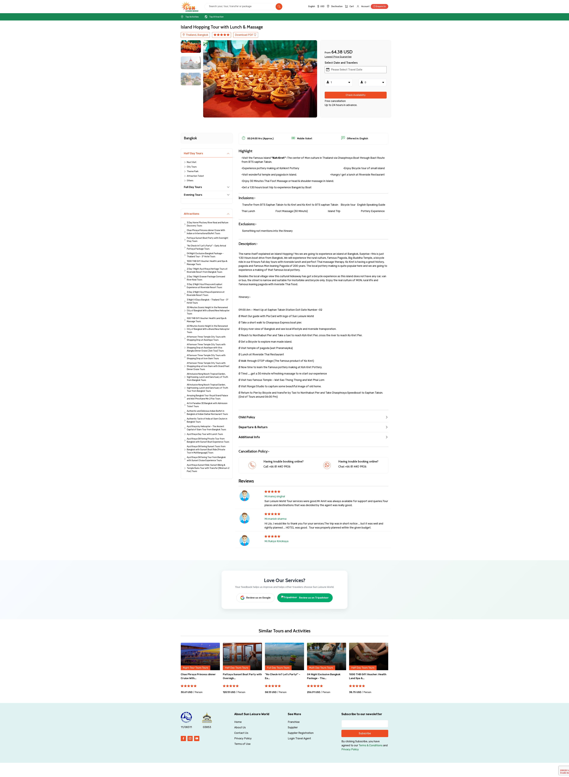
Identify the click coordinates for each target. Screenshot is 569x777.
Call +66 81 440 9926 (276, 466)
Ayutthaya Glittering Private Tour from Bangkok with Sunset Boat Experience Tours (208, 440)
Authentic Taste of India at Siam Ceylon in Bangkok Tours (207, 420)
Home (238, 722)
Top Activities (192, 17)
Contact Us (241, 733)
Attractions (191, 213)
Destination (337, 6)
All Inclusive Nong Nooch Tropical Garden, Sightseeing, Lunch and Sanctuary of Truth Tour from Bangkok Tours (207, 388)
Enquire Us (380, 6)
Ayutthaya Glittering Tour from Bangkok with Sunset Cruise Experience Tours (206, 459)
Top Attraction (216, 17)
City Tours (192, 167)
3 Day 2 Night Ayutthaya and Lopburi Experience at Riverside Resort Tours (204, 286)
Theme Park (192, 171)
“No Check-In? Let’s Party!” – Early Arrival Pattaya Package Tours (206, 247)
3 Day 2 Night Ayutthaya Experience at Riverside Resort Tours (205, 293)
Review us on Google (258, 597)
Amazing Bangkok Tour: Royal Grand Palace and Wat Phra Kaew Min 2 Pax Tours (207, 397)
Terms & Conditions (370, 745)
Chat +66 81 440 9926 (352, 466)
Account (365, 6)
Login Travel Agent (299, 738)
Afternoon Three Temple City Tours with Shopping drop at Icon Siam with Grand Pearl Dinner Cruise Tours (208, 366)
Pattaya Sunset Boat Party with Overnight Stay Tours (207, 239)
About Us (240, 727)
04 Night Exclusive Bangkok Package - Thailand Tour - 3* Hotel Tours (205, 255)
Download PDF (244, 34)
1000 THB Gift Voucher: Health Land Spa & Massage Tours (207, 263)
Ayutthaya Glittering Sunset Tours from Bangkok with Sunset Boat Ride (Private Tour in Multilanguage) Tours (206, 449)
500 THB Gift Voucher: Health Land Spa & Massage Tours (206, 320)
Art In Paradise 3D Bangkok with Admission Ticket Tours (207, 405)
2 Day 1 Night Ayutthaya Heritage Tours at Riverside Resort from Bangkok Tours (207, 270)
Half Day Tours (193, 153)
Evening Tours (193, 194)
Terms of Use (242, 744)
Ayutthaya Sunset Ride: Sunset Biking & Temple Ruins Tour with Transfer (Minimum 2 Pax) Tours (208, 468)
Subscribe (365, 733)
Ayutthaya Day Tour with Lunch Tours (205, 434)
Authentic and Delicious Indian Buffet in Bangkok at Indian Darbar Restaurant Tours (207, 412)
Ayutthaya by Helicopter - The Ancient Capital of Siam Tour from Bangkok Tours (206, 428)
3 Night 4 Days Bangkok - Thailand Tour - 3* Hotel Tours (207, 301)
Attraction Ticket (195, 176)
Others (190, 180)
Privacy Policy (243, 738)
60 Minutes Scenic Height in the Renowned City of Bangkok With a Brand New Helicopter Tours (208, 329)
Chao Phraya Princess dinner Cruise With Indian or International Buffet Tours (206, 232)
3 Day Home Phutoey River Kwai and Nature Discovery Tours (207, 224)
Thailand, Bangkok (196, 34)
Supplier (293, 727)
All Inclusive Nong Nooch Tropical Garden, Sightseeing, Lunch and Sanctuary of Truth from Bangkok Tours (207, 377)
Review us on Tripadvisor (314, 597)
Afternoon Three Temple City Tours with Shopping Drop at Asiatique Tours (206, 338)
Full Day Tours (193, 187)
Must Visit (191, 162)
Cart (352, 6)
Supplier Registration (301, 733)
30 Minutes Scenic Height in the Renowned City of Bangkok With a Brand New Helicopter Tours (208, 310)
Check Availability (356, 95)
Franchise (294, 722)
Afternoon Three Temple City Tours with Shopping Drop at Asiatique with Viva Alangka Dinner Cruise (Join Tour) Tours (206, 347)
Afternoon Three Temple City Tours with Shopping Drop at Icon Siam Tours (206, 357)
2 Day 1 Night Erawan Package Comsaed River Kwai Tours (206, 278)
